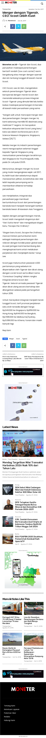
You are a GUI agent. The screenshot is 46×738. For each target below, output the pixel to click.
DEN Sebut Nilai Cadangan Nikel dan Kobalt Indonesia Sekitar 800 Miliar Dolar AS (28, 489)
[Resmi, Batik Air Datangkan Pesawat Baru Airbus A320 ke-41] (12, 639)
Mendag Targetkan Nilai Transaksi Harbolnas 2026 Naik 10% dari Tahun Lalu (22, 465)
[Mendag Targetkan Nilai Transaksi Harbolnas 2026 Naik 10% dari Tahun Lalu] (23, 443)
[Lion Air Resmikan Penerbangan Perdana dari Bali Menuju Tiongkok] (34, 608)
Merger (11, 339)
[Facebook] (12, 26)
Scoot (18, 339)
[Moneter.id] (4, 21)
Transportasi (6, 9)
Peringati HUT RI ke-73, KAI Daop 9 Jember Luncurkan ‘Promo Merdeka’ (12, 620)
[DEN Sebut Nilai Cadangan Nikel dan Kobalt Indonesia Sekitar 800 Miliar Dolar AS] (7, 489)
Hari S (17, 544)
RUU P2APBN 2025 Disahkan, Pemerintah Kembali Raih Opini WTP (29, 538)
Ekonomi (18, 500)
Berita (4, 459)
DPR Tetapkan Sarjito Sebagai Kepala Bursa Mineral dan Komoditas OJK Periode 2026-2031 (28, 506)
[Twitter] (18, 26)
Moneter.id (11, 20)
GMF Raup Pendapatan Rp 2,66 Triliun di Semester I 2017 (34, 359)
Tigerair (24, 339)
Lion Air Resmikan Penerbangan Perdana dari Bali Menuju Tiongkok (33, 620)
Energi (17, 485)
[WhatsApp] (23, 26)
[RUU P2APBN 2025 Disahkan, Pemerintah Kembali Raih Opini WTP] (7, 538)
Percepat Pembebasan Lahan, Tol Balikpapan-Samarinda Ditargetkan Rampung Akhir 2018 (33, 653)
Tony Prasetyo (12, 459)
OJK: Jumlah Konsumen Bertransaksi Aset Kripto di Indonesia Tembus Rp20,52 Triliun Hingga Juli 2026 (28, 523)
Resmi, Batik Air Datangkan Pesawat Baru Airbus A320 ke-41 (11, 651)
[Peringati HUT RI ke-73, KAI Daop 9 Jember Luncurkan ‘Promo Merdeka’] (12, 608)
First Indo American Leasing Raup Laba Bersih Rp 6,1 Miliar (11, 359)
